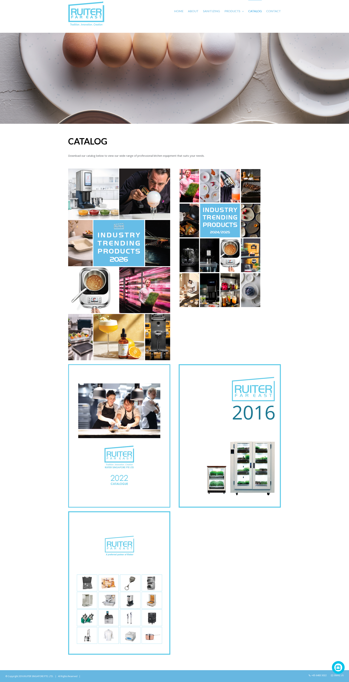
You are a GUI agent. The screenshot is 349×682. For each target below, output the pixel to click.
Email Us (338, 675)
